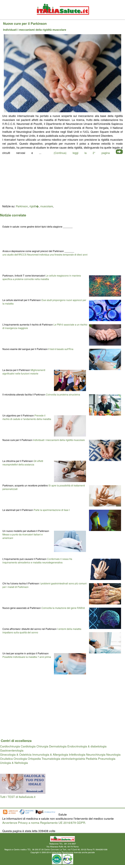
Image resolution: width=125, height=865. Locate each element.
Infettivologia (77, 754)
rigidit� (34, 206)
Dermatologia (58, 746)
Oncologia (20, 758)
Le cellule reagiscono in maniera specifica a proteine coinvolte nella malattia (41, 277)
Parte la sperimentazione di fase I (52, 510)
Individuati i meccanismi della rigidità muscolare (59, 440)
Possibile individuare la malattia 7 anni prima (26, 657)
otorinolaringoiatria (73, 758)
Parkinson (22, 206)
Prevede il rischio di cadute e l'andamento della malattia (26, 417)
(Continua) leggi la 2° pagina (82, 153)
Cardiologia (28, 746)
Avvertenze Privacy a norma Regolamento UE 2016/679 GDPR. (44, 822)
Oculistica (6, 758)
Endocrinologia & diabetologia (87, 746)
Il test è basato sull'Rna (60, 349)
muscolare (46, 206)
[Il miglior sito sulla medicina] (47, 814)
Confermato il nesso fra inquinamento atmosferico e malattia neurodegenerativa (37, 560)
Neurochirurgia (95, 754)
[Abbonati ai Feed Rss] (10, 814)
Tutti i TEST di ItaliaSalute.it (17, 797)
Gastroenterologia (11, 750)
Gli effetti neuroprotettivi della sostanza (22, 462)
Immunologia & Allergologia (50, 754)
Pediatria (91, 758)
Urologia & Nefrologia (14, 763)
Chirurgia (42, 746)
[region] (62, 179)
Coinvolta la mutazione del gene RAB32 (63, 608)
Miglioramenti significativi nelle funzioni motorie (23, 371)
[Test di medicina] (22, 792)
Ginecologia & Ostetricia (16, 754)
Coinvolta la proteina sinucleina (63, 394)
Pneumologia (106, 758)
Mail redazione (114, 849)
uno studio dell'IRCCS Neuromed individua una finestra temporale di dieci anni (45, 254)
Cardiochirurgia (10, 746)
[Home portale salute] (62, 18)
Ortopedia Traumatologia (44, 758)
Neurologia (113, 754)
